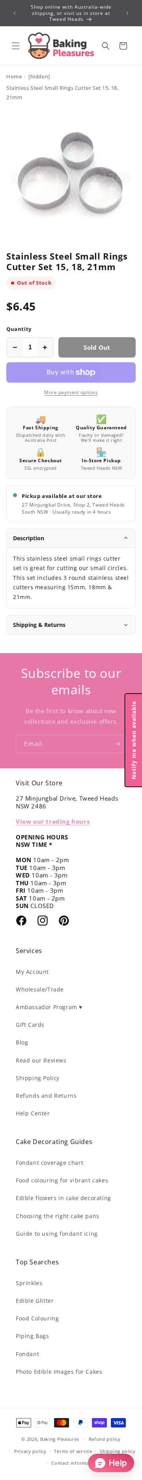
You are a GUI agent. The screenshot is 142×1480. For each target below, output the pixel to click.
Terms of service (73, 1451)
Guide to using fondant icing (57, 1233)
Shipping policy (118, 1451)
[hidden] (39, 76)
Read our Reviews (41, 1060)
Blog (22, 1042)
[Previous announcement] (14, 13)
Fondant (27, 1354)
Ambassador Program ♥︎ (49, 1007)
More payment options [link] (71, 392)
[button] (15, 45)
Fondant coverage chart (49, 1162)
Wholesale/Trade (40, 989)
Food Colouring (37, 1318)
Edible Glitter (35, 1300)
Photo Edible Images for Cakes (59, 1371)
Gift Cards (30, 1024)
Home (14, 76)
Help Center (33, 1113)
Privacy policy (30, 1451)
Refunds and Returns (46, 1095)
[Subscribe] (117, 744)
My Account (32, 971)
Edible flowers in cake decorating (63, 1198)
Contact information (74, 1463)
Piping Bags (32, 1336)
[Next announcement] (127, 13)
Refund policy (105, 1439)
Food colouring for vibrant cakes (62, 1180)
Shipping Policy (38, 1078)
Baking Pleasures (59, 1439)
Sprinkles (29, 1283)
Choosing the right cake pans (57, 1216)
